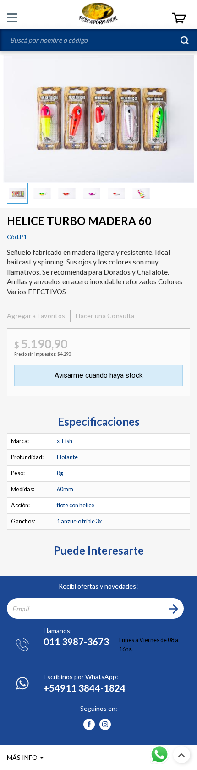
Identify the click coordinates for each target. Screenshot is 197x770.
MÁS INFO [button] (22, 757)
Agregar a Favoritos (36, 315)
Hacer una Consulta (105, 315)
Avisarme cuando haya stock (98, 375)
